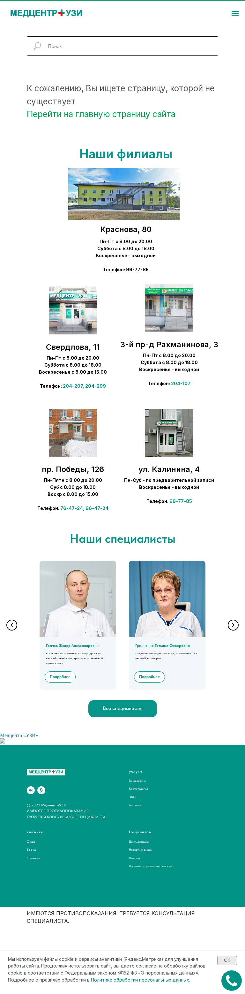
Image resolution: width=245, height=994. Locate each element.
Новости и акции (140, 849)
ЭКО (132, 797)
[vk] (31, 790)
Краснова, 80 (126, 229)
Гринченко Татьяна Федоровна (162, 645)
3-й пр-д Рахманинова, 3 (169, 344)
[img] (73, 310)
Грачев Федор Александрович (72, 645)
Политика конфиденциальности (150, 866)
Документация (139, 841)
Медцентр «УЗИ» (19, 735)
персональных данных (164, 980)
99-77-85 (180, 501)
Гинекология (137, 780)
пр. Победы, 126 (73, 469)
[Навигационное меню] (235, 13)
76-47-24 (71, 508)
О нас (31, 841)
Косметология (138, 788)
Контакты (33, 858)
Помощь (134, 858)
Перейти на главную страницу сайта (101, 114)
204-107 (180, 383)
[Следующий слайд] (233, 625)
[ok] (41, 790)
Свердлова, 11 (73, 347)
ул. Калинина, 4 (169, 469)
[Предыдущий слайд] (11, 625)
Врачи (31, 849)
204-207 (73, 386)
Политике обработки (114, 980)
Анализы (135, 805)
